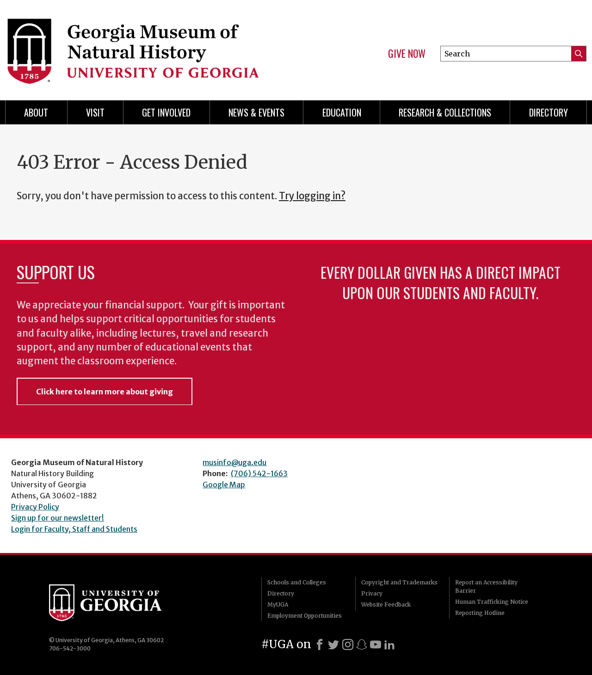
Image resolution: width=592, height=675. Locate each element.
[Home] (143, 46)
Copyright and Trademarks (399, 582)
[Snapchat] (361, 644)
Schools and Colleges (296, 582)
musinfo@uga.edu (234, 462)
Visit (95, 112)
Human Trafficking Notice (491, 601)
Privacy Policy (35, 506)
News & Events (256, 112)
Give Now (407, 53)
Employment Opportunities (304, 615)
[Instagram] (347, 644)
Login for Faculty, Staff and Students (74, 529)
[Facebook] (319, 644)
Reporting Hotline (480, 612)
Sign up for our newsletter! (57, 517)
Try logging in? (312, 196)
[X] (333, 644)
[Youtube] (375, 644)
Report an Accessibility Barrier (486, 586)
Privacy (371, 593)
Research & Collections (445, 112)
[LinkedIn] (389, 644)
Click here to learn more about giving (104, 391)
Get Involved (166, 112)
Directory (548, 112)
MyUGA (277, 604)
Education (341, 112)
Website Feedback (386, 604)
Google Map (224, 484)
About (36, 112)
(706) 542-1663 (259, 473)
